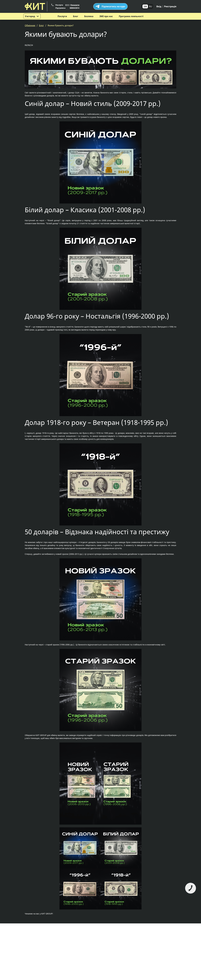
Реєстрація (170, 6)
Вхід (158, 6)
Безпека (88, 16)
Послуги (62, 16)
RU (150, 6)
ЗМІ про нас (106, 16)
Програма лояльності (131, 16)
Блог (75, 16)
